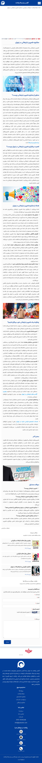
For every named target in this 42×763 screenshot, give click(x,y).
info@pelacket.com (21, 723)
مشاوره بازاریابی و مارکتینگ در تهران (21, 567)
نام (38, 597)
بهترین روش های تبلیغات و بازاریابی (21, 541)
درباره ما (21, 711)
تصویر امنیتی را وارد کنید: (23, 612)
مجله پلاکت (35, 8)
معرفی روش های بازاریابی (24, 554)
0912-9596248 (21, 720)
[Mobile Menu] (39, 3)
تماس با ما (21, 714)
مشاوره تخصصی (21, 697)
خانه (39, 8)
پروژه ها (21, 691)
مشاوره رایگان (21, 703)
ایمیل (37, 603)
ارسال (7, 642)
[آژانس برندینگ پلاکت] (3, 3)
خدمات (21, 717)
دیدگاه (37, 619)
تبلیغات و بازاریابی (27, 8)
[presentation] (22, 655)
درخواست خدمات (21, 700)
